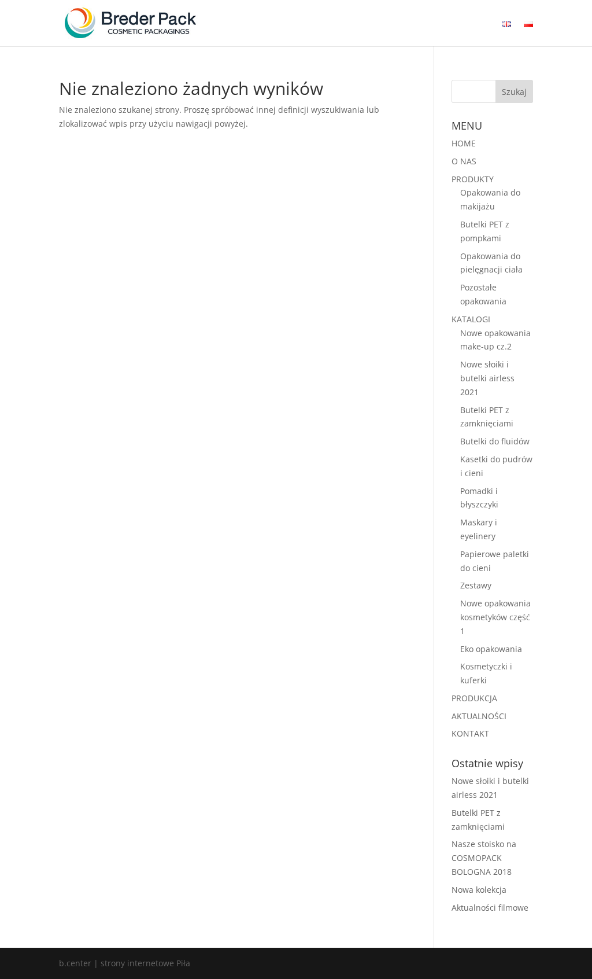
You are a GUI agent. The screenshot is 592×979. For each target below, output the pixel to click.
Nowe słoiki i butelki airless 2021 (487, 378)
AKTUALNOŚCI (479, 716)
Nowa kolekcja (479, 889)
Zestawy (475, 585)
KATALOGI (471, 319)
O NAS (464, 161)
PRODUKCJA (474, 698)
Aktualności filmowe (490, 907)
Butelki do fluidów (495, 441)
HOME (464, 143)
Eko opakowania (491, 648)
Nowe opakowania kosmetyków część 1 (495, 617)
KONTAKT (470, 733)
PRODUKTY (473, 179)
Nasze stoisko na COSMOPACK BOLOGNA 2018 (484, 857)
